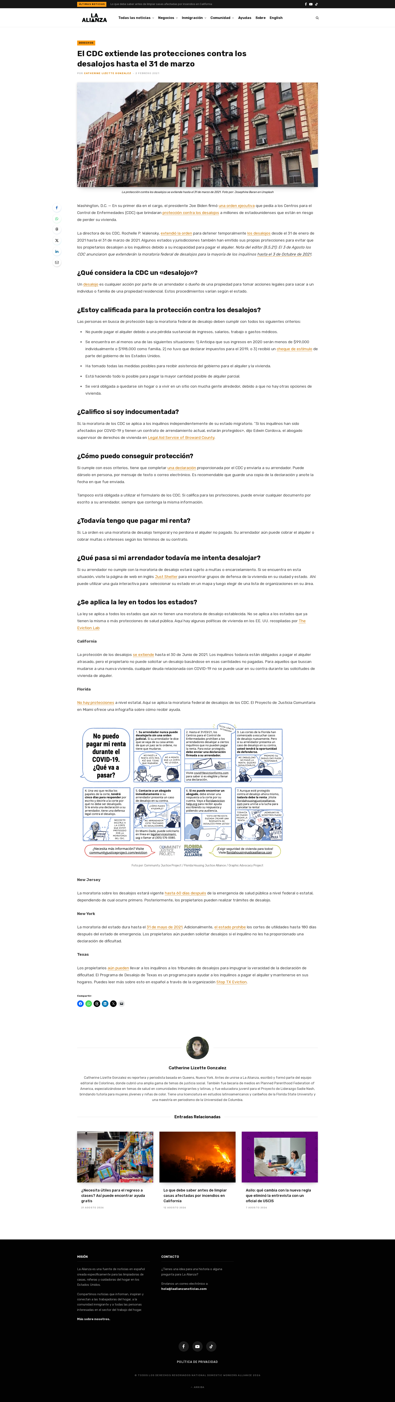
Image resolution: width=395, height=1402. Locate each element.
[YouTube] (197, 1346)
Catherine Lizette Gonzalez (107, 73)
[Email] (56, 262)
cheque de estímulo (294, 348)
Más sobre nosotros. (93, 1319)
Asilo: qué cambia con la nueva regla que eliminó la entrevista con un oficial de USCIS (278, 1195)
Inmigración (192, 18)
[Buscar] (317, 17)
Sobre (261, 18)
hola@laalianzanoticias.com (184, 1289)
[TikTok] (211, 1346)
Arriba (198, 1387)
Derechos (86, 43)
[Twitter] (56, 240)
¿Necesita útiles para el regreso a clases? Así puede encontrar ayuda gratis (113, 1195)
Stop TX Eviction (231, 982)
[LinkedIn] (56, 251)
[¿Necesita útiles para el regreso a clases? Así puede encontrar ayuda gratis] (115, 1157)
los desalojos (259, 233)
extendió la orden (176, 233)
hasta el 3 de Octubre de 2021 (284, 254)
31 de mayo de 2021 (164, 927)
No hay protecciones (95, 702)
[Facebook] (56, 207)
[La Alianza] (94, 17)
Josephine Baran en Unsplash (254, 192)
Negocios (166, 18)
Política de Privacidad (197, 1362)
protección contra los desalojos (191, 212)
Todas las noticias (134, 18)
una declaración (181, 467)
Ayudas (244, 18)
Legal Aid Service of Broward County (181, 437)
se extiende (143, 654)
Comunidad (220, 18)
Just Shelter (166, 576)
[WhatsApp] (56, 218)
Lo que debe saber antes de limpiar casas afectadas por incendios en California (161, 4)
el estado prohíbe (230, 927)
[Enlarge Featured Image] (197, 135)
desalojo (90, 284)
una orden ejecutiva (237, 205)
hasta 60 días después (185, 893)
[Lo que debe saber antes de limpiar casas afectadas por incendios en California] (197, 1157)
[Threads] (56, 229)
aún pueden (118, 968)
